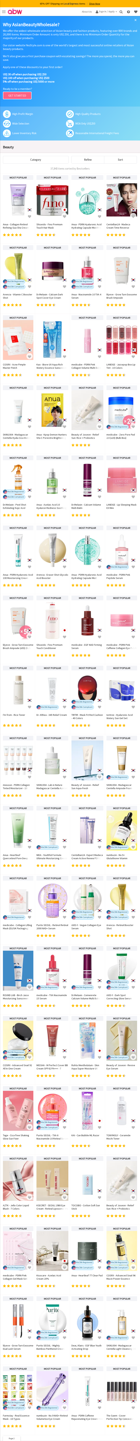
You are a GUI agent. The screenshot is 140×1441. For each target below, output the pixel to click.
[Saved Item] (136, 11)
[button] (29, 216)
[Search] (121, 11)
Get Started (17, 95)
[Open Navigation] (4, 11)
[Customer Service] (128, 11)
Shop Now (94, 3)
